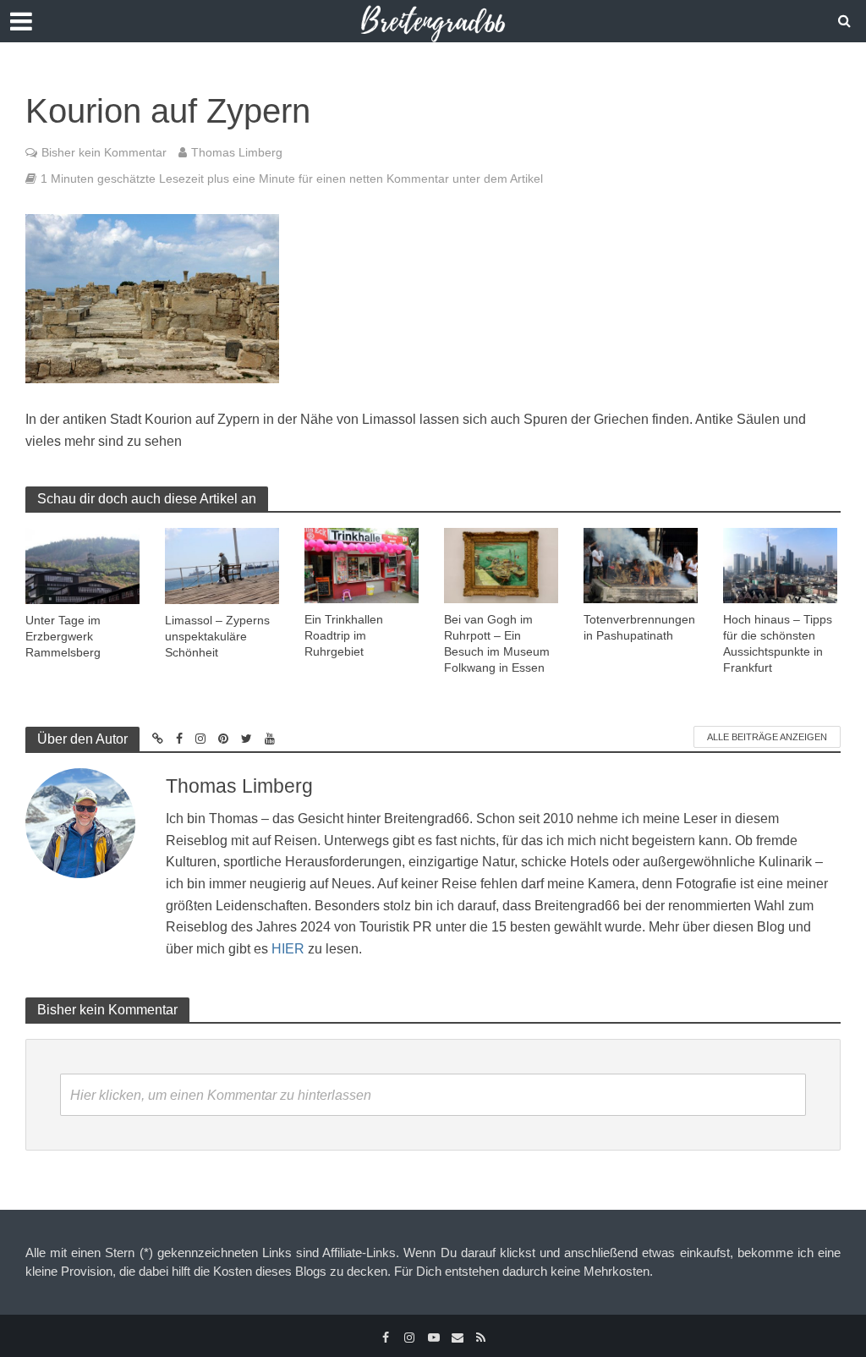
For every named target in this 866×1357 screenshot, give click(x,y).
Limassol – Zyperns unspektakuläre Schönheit (217, 636)
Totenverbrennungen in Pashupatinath (639, 627)
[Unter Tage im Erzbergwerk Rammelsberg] (82, 565)
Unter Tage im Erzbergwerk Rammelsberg (63, 636)
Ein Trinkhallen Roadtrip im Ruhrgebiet (343, 635)
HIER (287, 949)
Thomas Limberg (236, 152)
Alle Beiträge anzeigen (767, 737)
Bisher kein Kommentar (104, 152)
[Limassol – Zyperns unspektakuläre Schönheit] (222, 565)
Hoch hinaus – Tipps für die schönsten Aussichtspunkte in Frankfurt (777, 643)
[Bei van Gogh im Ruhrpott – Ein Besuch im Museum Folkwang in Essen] (501, 564)
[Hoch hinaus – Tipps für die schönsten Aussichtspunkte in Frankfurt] (780, 564)
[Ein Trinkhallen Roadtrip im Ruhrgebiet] (361, 564)
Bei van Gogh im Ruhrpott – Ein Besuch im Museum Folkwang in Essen (497, 643)
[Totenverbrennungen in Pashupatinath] (641, 564)
